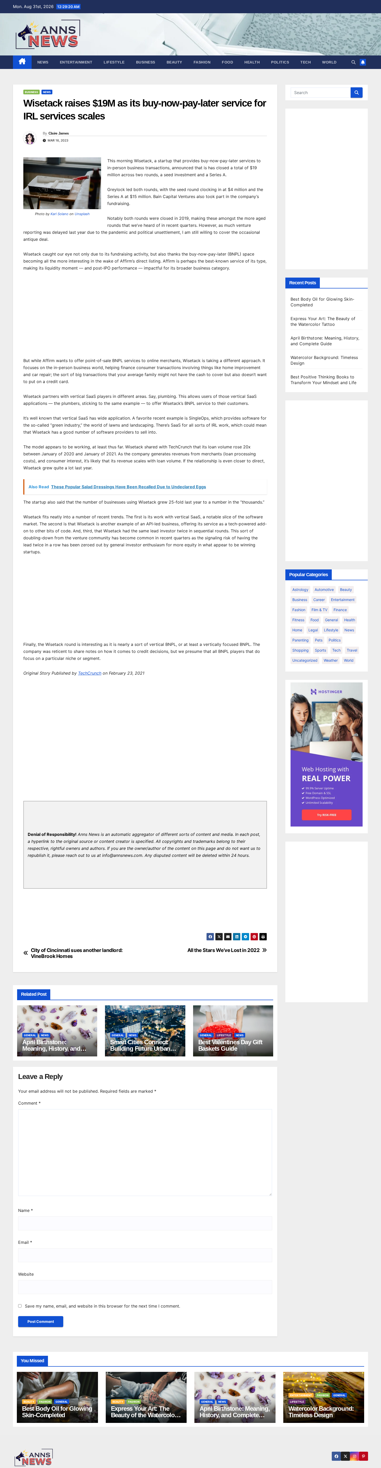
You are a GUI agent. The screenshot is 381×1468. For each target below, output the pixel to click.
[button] (353, 62)
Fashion (202, 62)
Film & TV (319, 610)
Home (297, 630)
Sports (320, 650)
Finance (340, 610)
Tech (305, 62)
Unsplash (82, 214)
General (30, 1035)
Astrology (300, 589)
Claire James (58, 133)
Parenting (300, 640)
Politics (280, 62)
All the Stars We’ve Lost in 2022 (223, 950)
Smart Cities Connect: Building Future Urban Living (140, 1048)
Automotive (324, 589)
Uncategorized (305, 660)
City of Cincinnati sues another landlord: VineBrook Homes (77, 953)
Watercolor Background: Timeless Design (321, 1411)
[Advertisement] (145, 315)
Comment (29, 1103)
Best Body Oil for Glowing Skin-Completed (57, 1411)
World (329, 62)
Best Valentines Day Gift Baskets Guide (230, 1045)
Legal (313, 630)
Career (319, 599)
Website (26, 1274)
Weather (331, 660)
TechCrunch (89, 673)
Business (145, 62)
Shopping (300, 650)
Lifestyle (114, 62)
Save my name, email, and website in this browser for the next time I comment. (102, 1306)
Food (227, 62)
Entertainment (76, 62)
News (42, 62)
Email (25, 1242)
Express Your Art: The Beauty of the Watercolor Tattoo (144, 1415)
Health (252, 62)
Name (25, 1210)
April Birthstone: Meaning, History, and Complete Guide (51, 1048)
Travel (352, 650)
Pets (318, 640)
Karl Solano (59, 214)
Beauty (174, 62)
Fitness (298, 620)
